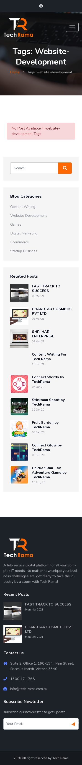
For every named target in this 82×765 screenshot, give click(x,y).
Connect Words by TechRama (48, 379)
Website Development (28, 215)
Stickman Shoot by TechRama (48, 402)
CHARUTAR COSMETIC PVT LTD (52, 311)
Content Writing (22, 206)
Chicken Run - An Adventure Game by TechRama (49, 473)
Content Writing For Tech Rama (49, 356)
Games (15, 224)
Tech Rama (60, 758)
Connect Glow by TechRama (47, 447)
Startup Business (23, 251)
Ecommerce (19, 242)
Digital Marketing (23, 233)
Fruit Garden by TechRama (45, 425)
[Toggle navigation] (72, 27)
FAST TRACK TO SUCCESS (46, 288)
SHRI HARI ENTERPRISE (43, 334)
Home (15, 72)
